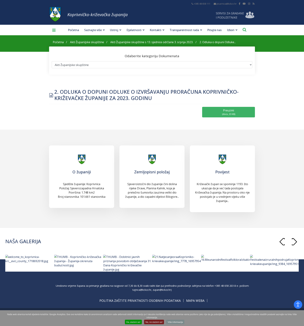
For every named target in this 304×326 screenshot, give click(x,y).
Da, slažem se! (133, 321)
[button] (294, 241)
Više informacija (175, 321)
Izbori (230, 30)
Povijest (222, 171)
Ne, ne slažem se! (154, 321)
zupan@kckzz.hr (162, 289)
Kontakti (155, 30)
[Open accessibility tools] (298, 304)
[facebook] (239, 3)
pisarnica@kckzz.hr (227, 3)
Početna (73, 30)
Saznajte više (93, 30)
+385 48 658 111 (202, 3)
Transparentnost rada (184, 30)
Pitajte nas (214, 30)
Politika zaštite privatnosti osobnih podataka (140, 300)
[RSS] (254, 3)
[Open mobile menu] (52, 30)
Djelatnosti (133, 30)
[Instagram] (249, 3)
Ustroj (114, 30)
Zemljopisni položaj (152, 171)
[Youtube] (244, 3)
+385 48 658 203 (224, 285)
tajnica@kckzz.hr (141, 289)
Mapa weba (195, 300)
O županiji (81, 171)
